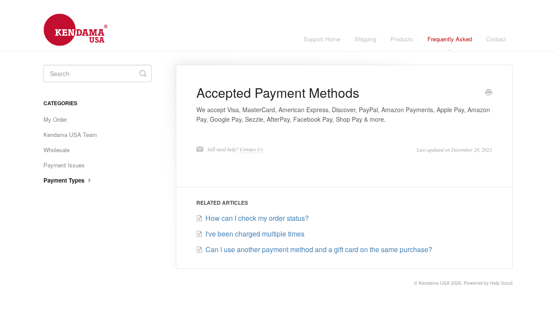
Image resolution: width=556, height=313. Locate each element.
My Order (55, 119)
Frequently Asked (449, 39)
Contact (496, 39)
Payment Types (64, 180)
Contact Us (251, 149)
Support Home (322, 39)
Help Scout (501, 283)
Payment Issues (64, 165)
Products (402, 39)
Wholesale (56, 150)
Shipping (365, 39)
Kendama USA (434, 283)
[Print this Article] (488, 93)
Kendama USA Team (70, 134)
